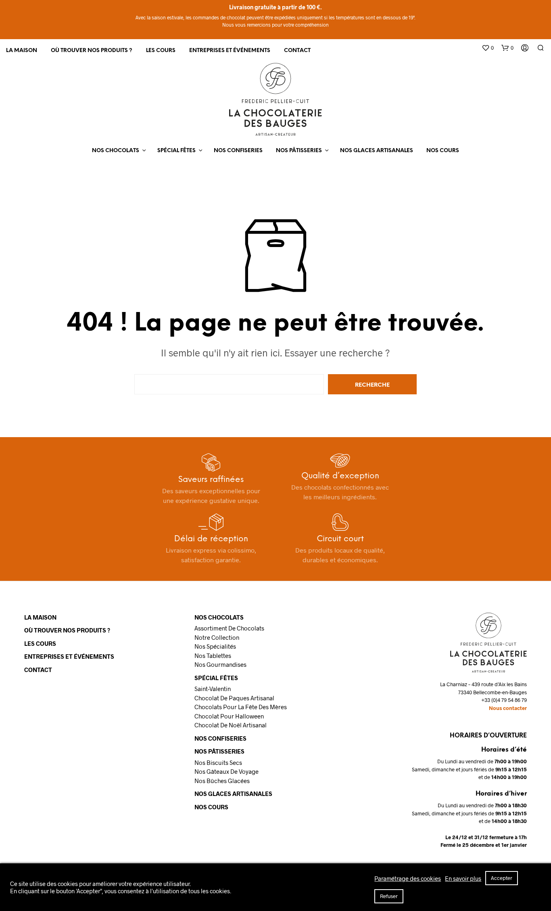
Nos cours (442, 150)
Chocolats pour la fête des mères (240, 706)
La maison (21, 50)
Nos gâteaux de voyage (226, 771)
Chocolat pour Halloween (229, 716)
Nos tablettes (212, 655)
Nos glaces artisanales (376, 150)
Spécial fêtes (176, 150)
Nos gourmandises (220, 664)
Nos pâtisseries (299, 150)
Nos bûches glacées (222, 780)
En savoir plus (463, 878)
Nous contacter (508, 708)
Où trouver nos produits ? (91, 50)
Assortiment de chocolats (229, 628)
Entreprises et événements (229, 50)
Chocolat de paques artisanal (234, 698)
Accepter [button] (501, 878)
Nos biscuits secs (218, 762)
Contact (297, 50)
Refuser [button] (389, 896)
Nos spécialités (215, 646)
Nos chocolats (115, 150)
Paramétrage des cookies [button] (407, 878)
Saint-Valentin (212, 688)
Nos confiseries (238, 150)
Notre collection (216, 637)
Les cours (160, 50)
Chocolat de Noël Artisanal (230, 725)
